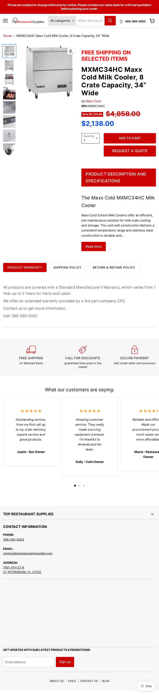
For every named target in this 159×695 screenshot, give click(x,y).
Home (7, 35)
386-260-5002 (13, 539)
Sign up (65, 662)
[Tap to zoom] (71, 51)
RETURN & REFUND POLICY (114, 267)
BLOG (106, 681)
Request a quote (130, 151)
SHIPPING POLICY (67, 267)
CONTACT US (89, 681)
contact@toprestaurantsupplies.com (27, 553)
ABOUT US (57, 681)
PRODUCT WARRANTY (24, 267)
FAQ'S (72, 681)
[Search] (110, 20)
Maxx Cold (93, 101)
